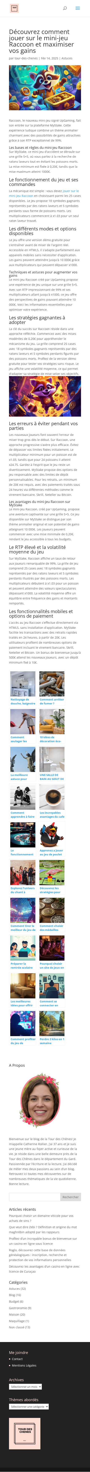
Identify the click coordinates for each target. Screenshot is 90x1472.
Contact (17, 1359)
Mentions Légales (24, 1365)
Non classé (16, 1327)
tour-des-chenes (26, 58)
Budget (14, 1301)
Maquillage (17, 1321)
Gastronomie (18, 1308)
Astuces (67, 58)
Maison (14, 1314)
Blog (12, 1295)
